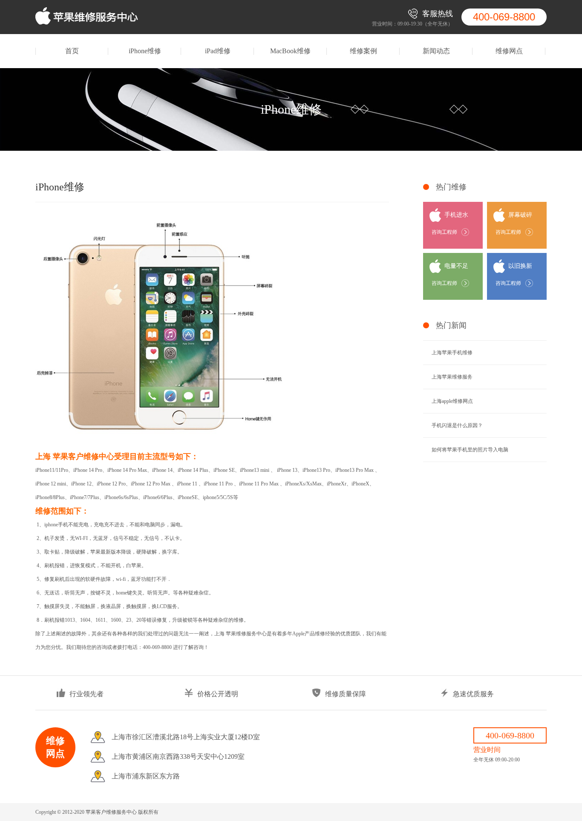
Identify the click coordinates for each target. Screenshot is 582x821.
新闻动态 (436, 51)
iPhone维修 (145, 51)
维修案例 (363, 51)
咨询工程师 (444, 232)
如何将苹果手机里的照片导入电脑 (470, 450)
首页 (72, 51)
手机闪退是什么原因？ (457, 425)
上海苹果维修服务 (452, 377)
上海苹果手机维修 (452, 353)
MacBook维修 (290, 51)
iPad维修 (217, 51)
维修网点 (509, 51)
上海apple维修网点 (452, 401)
